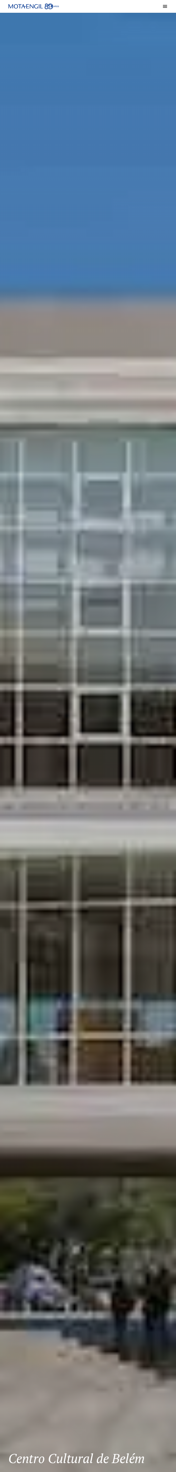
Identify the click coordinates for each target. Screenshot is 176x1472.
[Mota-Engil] (33, 6)
